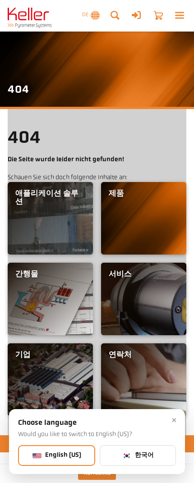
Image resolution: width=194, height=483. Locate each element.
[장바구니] (158, 15)
